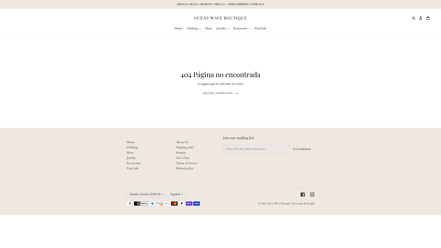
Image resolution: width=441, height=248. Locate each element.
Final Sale (133, 168)
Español (175, 194)
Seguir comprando (218, 93)
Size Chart (182, 158)
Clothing (132, 147)
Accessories (134, 163)
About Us (182, 142)
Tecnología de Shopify (302, 203)
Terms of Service (186, 163)
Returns (181, 153)
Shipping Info (185, 147)
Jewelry (131, 158)
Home (130, 142)
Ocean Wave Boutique (220, 18)
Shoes (130, 153)
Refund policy (185, 168)
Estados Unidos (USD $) (145, 194)
